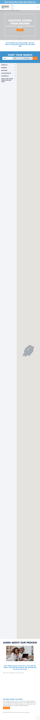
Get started (20, 29)
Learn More (6, 707)
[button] (17, 38)
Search (35, 58)
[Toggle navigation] (38, 7)
